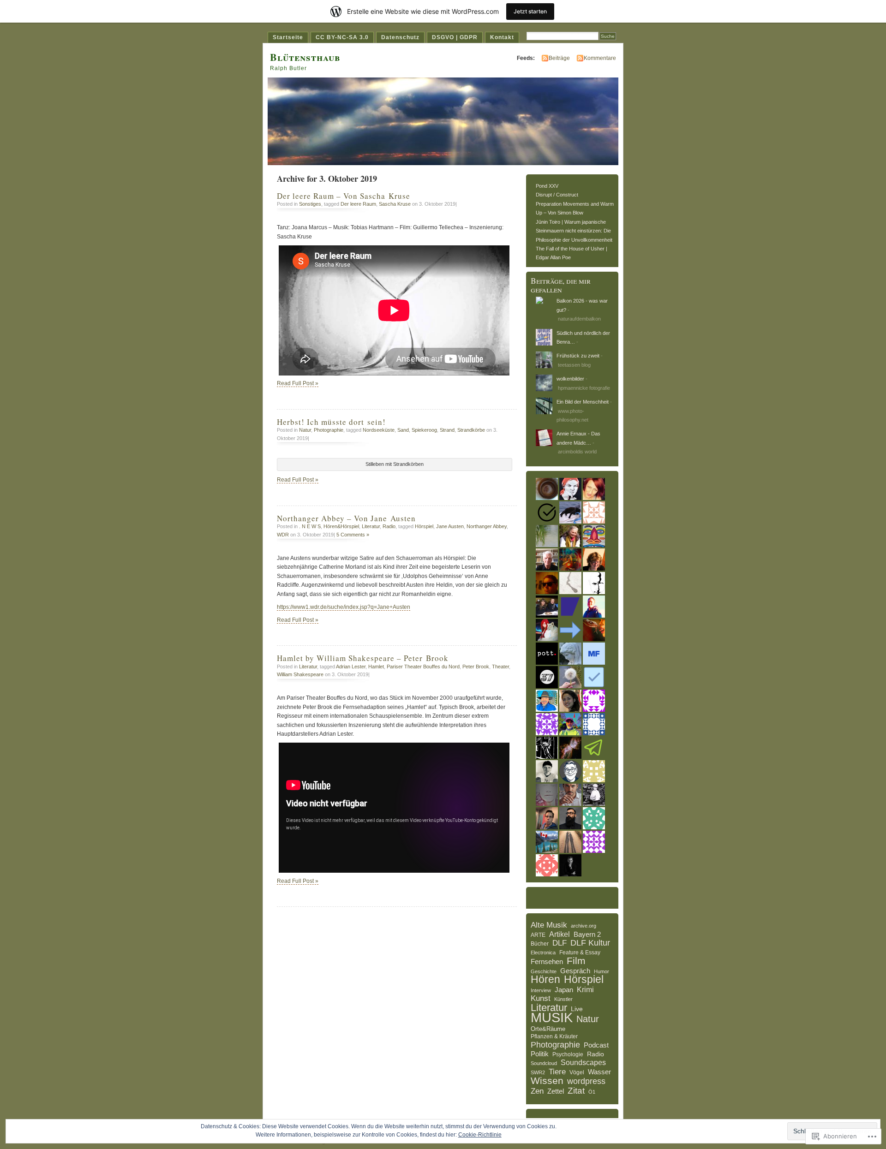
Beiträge (559, 58)
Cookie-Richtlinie (480, 1134)
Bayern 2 (587, 934)
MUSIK (552, 1017)
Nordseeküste (379, 430)
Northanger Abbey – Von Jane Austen (346, 518)
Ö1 (591, 1092)
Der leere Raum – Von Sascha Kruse (343, 196)
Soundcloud (544, 1063)
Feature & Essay (579, 952)
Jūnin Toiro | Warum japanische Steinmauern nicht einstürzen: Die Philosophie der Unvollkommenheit (574, 231)
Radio (389, 526)
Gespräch (575, 971)
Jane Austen (450, 526)
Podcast (596, 1045)
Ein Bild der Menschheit (583, 402)
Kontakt (502, 37)
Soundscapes (583, 1062)
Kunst (541, 998)
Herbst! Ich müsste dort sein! (331, 422)
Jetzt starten (530, 11)
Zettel (555, 1091)
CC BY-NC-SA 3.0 (342, 37)
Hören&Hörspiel (341, 526)
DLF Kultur (590, 943)
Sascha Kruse (395, 204)
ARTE (538, 935)
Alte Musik (549, 925)
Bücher (540, 944)
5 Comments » (352, 534)
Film (576, 961)
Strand (447, 430)
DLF (559, 943)
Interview (541, 990)
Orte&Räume (548, 1028)
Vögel (576, 1072)
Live (577, 1008)
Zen (537, 1091)
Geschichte (544, 971)
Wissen (547, 1081)
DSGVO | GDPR (455, 37)
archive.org (583, 926)
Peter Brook (475, 666)
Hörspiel (424, 526)
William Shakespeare (300, 674)
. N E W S (310, 526)
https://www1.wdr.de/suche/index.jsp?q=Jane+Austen (343, 607)
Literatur (371, 526)
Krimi (585, 990)
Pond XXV (547, 186)
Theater (500, 666)
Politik (540, 1054)
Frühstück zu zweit (578, 355)
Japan (564, 990)
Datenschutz (400, 37)
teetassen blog (574, 365)
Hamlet (376, 666)
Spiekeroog (424, 430)
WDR (283, 534)
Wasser (599, 1072)
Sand (403, 430)
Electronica (543, 952)
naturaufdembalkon (579, 318)
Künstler (563, 999)
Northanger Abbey (487, 526)
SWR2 (538, 1072)
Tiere (557, 1072)
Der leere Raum (358, 204)
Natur (305, 430)
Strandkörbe (471, 430)
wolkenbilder (570, 378)
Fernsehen (547, 961)
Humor (601, 971)
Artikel (559, 934)
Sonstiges (310, 204)
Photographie (328, 430)
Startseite (288, 37)
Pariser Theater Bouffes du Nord (423, 666)
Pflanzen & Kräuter (554, 1036)
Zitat (576, 1091)
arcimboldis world (577, 451)
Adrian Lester (350, 666)
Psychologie (567, 1054)
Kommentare (600, 58)
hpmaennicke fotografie (584, 388)
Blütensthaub (305, 57)
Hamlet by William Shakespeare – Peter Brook (363, 658)
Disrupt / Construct (557, 194)
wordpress (586, 1082)
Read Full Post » (297, 383)
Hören (545, 980)
